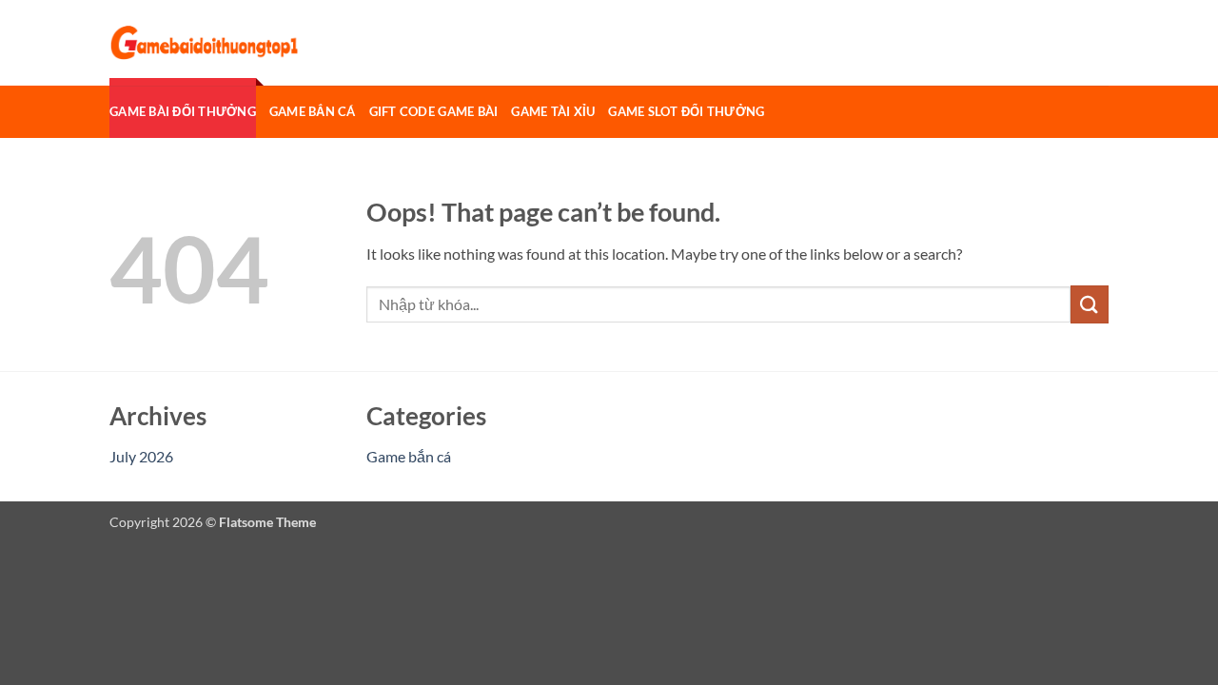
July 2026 (141, 456)
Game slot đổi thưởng (686, 111)
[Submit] (1090, 304)
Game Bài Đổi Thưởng (182, 111)
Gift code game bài (434, 111)
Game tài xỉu (553, 111)
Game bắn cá (312, 111)
